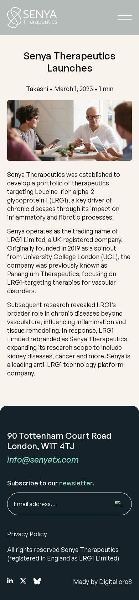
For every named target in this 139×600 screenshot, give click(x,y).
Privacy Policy (27, 534)
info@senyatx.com (43, 459)
